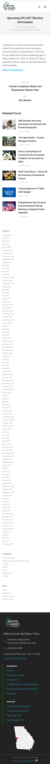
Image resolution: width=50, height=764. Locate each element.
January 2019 (7, 483)
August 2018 (6, 495)
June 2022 (5, 362)
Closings (5, 564)
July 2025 (5, 265)
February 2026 (7, 250)
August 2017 (6, 532)
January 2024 (7, 308)
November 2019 (8, 456)
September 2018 (8, 492)
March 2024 (6, 302)
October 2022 (7, 353)
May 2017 (5, 541)
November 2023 (8, 314)
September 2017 (8, 529)
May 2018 (5, 504)
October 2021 (7, 386)
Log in (4, 590)
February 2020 (7, 447)
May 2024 (5, 296)
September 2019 (8, 462)
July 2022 (5, 359)
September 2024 (8, 283)
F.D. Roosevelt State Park (18, 711)
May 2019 (5, 474)
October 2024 (7, 280)
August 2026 (6, 235)
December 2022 (8, 347)
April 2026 (5, 244)
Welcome (5, 576)
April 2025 (5, 274)
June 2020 (5, 435)
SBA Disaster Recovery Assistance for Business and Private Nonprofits (32, 124)
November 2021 (8, 383)
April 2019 (5, 477)
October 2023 (7, 317)
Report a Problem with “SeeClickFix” (23, 689)
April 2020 (5, 441)
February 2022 (7, 374)
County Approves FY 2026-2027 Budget (31, 190)
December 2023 (8, 311)
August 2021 (6, 392)
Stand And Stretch (28, 761)
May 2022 (5, 365)
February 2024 (7, 305)
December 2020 (8, 417)
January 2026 (7, 253)
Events (4, 567)
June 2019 (5, 471)
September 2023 (8, 320)
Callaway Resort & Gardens (18, 706)
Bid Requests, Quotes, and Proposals (16, 561)
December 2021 (8, 380)
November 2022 (8, 350)
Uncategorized (7, 573)
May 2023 (5, 332)
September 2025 (8, 259)
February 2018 (7, 514)
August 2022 (6, 356)
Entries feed (6, 593)
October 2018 (7, 489)
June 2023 (5, 329)
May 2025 (5, 271)
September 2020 (8, 426)
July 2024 (5, 289)
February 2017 (7, 544)
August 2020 (6, 429)
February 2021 (7, 411)
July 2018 (5, 498)
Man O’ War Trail (14, 715)
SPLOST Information (13, 70)
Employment (12, 679)
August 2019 (6, 465)
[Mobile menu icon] (45, 6)
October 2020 (7, 423)
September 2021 (8, 389)
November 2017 (8, 523)
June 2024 (5, 293)
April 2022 (5, 368)
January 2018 (7, 517)
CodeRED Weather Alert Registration (23, 684)
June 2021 (5, 399)
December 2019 (8, 453)
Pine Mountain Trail (15, 720)
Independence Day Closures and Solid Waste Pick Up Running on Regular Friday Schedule (32, 207)
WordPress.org (7, 599)
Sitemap (10, 670)
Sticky (4, 570)
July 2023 (5, 326)
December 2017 (8, 520)
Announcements (8, 558)
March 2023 (6, 338)
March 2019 (6, 480)
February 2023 (7, 341)
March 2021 (6, 408)
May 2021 (5, 402)
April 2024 (5, 299)
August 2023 (6, 323)
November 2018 (8, 486)
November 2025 (8, 256)
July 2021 (5, 395)
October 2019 (7, 459)
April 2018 (5, 508)
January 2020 (7, 450)
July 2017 (5, 535)
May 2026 (5, 241)
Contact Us (11, 693)
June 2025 (5, 268)
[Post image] (9, 124)
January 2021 (7, 414)
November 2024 (8, 277)
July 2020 (5, 432)
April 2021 (5, 405)
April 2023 (5, 335)
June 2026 (5, 238)
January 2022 (7, 377)
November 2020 (8, 420)
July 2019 (5, 468)
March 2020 (6, 444)
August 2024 (6, 286)
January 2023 (7, 344)
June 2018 (5, 501)
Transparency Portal (15, 675)
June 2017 (5, 538)
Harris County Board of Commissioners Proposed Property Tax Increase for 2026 (31, 156)
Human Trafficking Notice (15, 658)
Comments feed (8, 596)
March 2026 (6, 247)
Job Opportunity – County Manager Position (31, 139)
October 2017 (7, 526)
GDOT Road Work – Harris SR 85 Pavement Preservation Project (32, 175)
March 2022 (6, 371)
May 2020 (5, 438)
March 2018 (6, 511)
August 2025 (6, 262)
